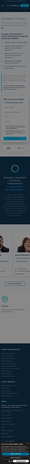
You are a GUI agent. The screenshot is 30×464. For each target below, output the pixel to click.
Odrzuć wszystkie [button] (15, 457)
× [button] (28, 443)
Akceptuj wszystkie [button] (15, 454)
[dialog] (15, 453)
